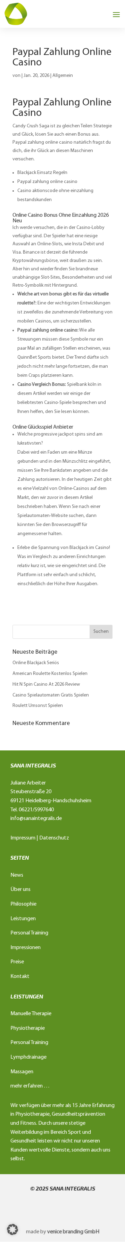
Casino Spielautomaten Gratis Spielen (50, 695)
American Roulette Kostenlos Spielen (50, 673)
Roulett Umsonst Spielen (37, 705)
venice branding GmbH (73, 1232)
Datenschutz (54, 838)
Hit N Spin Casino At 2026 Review (46, 684)
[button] (12, 1229)
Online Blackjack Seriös (35, 663)
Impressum (22, 838)
